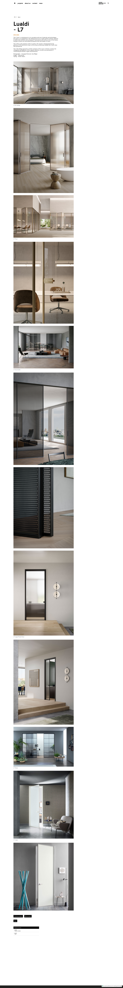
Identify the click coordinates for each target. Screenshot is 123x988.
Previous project (18, 916)
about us (27, 3)
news (40, 3)
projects (20, 3)
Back (19, 17)
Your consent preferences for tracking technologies (112, 985)
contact (34, 3)
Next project (28, 916)
